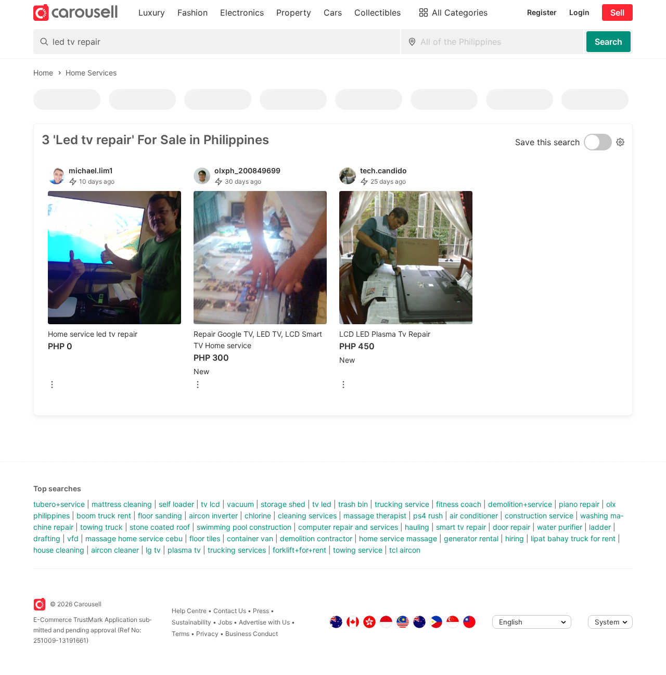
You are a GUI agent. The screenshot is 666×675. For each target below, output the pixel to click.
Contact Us (229, 611)
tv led (321, 504)
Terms (180, 634)
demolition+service (520, 504)
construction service (539, 515)
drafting (46, 538)
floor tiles (204, 538)
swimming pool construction (244, 527)
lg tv (153, 549)
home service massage (398, 538)
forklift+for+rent (299, 549)
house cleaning (58, 549)
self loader (176, 504)
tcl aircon (404, 549)
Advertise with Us (264, 622)
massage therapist (374, 515)
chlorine (258, 515)
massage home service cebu (134, 538)
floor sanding (160, 515)
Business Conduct (251, 634)
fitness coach (458, 504)
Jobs (225, 622)
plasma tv (184, 549)
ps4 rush (428, 515)
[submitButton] (608, 41)
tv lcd (210, 504)
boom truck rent (103, 515)
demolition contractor (316, 538)
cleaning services (307, 515)
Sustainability (191, 622)
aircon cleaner (115, 549)
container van (250, 538)
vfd (73, 538)
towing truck (101, 527)
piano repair (579, 504)
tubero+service (59, 504)
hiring (514, 538)
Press (261, 611)
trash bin (353, 504)
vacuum (240, 504)
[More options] (52, 385)
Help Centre (189, 611)
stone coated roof (160, 527)
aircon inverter (213, 515)
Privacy (207, 634)
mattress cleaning (122, 504)
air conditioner (474, 515)
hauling (417, 527)
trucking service (402, 504)
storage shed (283, 504)
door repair (511, 527)
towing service (357, 549)
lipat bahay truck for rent (573, 538)
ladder (600, 527)
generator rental (471, 538)
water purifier (559, 527)
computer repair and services (348, 527)
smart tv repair (461, 527)
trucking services (237, 549)
